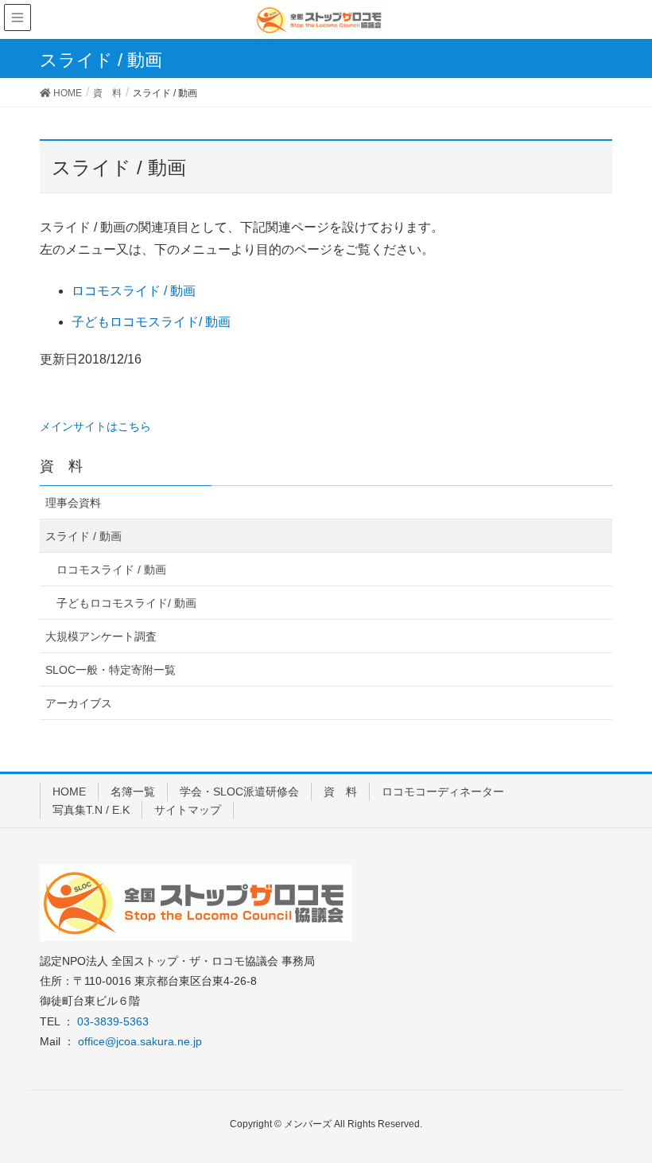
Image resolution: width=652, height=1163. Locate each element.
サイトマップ (187, 809)
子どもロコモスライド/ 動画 (151, 322)
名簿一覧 (133, 791)
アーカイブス (78, 703)
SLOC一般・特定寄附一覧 (110, 669)
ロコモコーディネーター (443, 791)
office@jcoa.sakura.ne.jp (140, 1041)
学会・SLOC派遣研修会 (239, 791)
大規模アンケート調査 (101, 636)
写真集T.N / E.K (91, 809)
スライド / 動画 (83, 536)
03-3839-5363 (113, 1021)
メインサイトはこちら (95, 426)
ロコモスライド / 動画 (134, 291)
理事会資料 (73, 502)
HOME (69, 791)
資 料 (340, 791)
